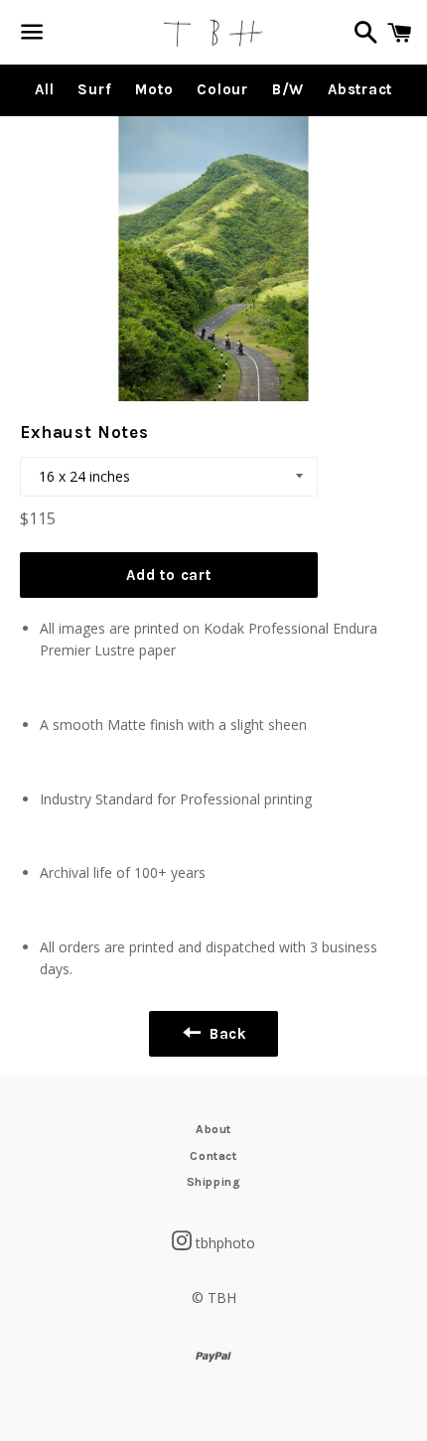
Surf (94, 89)
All (44, 89)
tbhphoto (225, 1242)
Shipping (214, 1182)
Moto (154, 89)
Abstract (360, 89)
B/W (288, 89)
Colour (222, 89)
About (213, 1129)
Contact (213, 1156)
